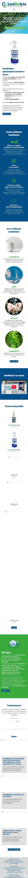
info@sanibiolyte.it (19, 862)
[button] (14, 9)
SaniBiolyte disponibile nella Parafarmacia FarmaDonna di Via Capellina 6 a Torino (13, 761)
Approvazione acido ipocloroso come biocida (12, 832)
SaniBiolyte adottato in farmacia (13, 795)
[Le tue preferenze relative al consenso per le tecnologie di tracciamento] (25, 875)
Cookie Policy (17, 876)
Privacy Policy (10, 876)
